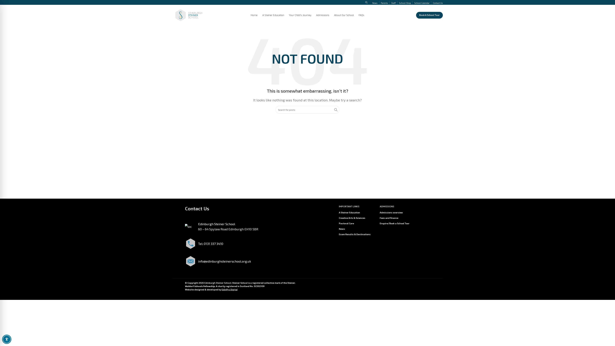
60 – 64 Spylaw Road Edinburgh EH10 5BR (228, 229)
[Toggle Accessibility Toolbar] (6, 339)
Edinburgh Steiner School (217, 283)
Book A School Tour (429, 15)
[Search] (336, 109)
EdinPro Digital (230, 289)
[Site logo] (188, 15)
